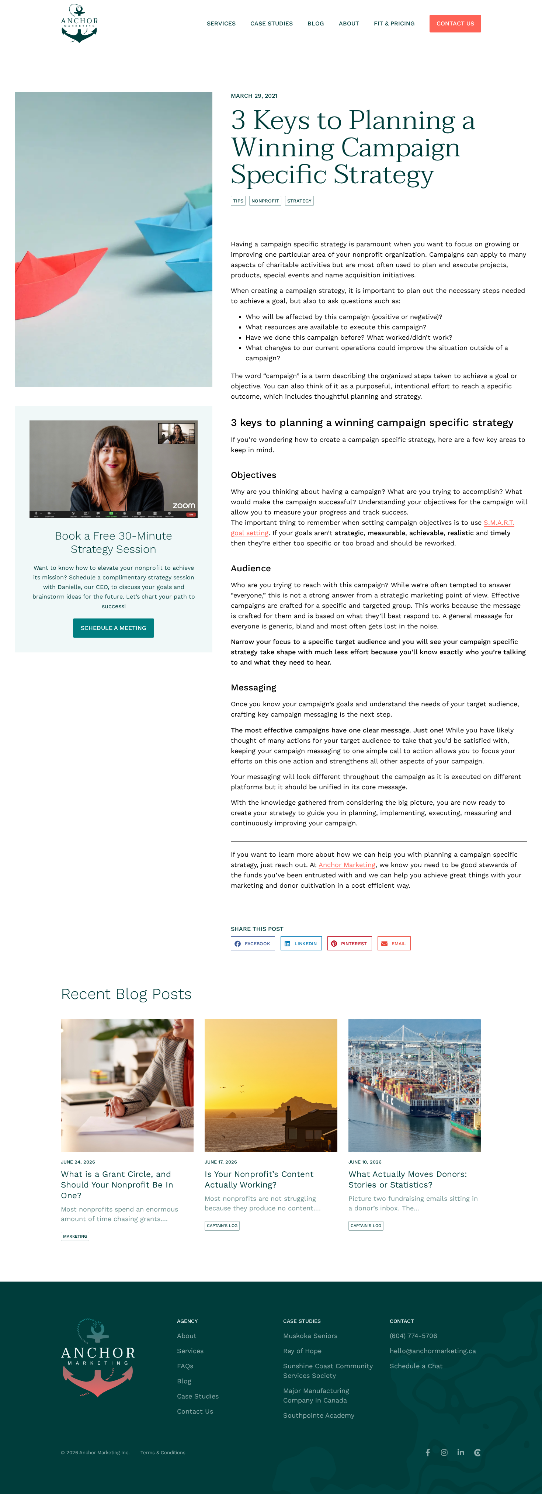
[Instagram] (444, 1452)
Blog (316, 23)
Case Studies (271, 23)
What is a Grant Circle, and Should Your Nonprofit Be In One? (117, 1184)
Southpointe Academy (318, 1415)
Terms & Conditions (162, 1452)
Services (221, 23)
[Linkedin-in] (461, 1452)
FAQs (185, 1366)
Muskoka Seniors (310, 1335)
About (349, 23)
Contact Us (455, 23)
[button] (253, 943)
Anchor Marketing (347, 865)
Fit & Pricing (394, 23)
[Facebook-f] (427, 1452)
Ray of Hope (302, 1351)
